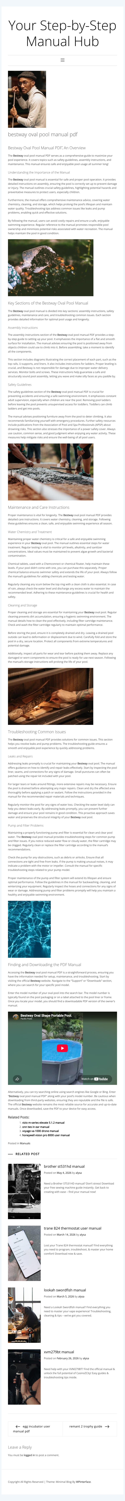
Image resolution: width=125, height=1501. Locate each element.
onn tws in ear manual (35, 1127)
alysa (79, 1173)
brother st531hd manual (64, 1166)
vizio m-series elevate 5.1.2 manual (43, 1122)
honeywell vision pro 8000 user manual (46, 1135)
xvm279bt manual (59, 1351)
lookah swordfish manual (65, 1290)
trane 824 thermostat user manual (72, 1228)
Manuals (25, 1143)
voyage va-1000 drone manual (40, 1131)
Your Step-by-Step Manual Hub (62, 33)
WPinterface (83, 1482)
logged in (29, 1455)
